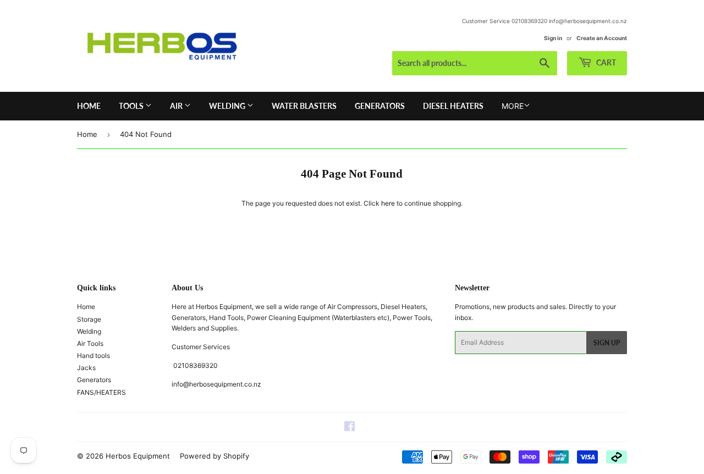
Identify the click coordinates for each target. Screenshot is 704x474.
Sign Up (606, 343)
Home (89, 106)
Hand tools (93, 355)
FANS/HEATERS (101, 392)
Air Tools (90, 343)
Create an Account (601, 38)
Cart (605, 62)
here (388, 203)
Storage (89, 319)
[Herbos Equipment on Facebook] (349, 428)
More (513, 106)
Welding (228, 106)
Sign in (553, 38)
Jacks (86, 367)
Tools (132, 106)
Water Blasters (304, 106)
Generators (380, 106)
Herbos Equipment (138, 455)
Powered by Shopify (214, 455)
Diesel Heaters (453, 106)
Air (177, 106)
